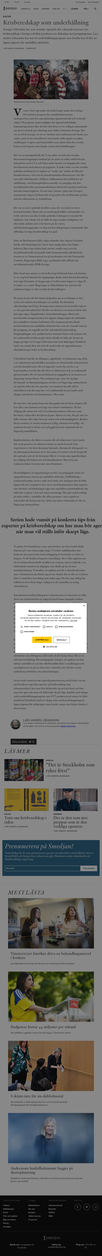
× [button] (84, 606)
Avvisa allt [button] (61, 640)
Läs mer (73, 621)
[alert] (51, 628)
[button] (51, 646)
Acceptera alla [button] (42, 640)
